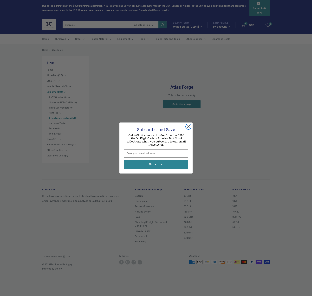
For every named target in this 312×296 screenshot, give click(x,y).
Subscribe (156, 164)
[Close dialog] (188, 126)
